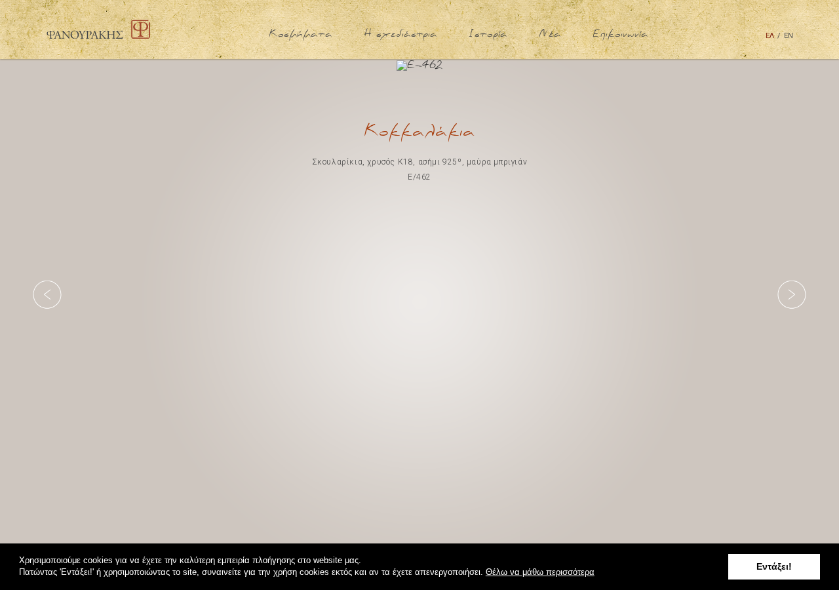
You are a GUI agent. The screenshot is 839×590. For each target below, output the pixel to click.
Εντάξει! (774, 566)
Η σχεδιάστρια (400, 34)
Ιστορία (488, 34)
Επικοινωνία (620, 34)
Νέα (550, 34)
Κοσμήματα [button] (300, 34)
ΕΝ (788, 35)
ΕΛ (770, 35)
